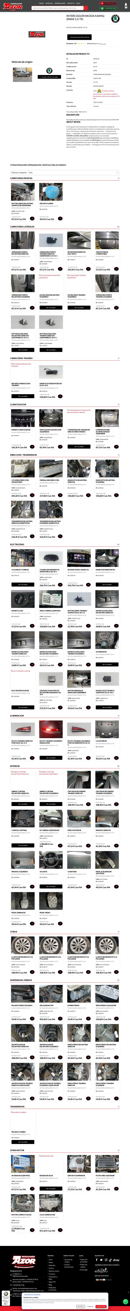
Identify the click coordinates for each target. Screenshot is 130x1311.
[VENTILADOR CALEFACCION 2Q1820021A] (51, 418)
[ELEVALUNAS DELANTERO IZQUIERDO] (51, 283)
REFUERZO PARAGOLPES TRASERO (20, 384)
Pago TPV (52, 1282)
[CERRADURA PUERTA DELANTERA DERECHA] (23, 240)
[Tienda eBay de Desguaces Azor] (116, 1259)
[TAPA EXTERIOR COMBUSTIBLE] (107, 240)
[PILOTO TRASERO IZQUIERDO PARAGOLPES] (51, 729)
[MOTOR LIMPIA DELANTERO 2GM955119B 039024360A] (23, 192)
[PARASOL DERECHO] (107, 818)
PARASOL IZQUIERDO (19, 872)
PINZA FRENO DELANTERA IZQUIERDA (106, 1046)
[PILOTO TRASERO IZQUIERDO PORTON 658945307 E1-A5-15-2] (79, 729)
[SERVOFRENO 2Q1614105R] (107, 994)
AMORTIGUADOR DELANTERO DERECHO (20, 1046)
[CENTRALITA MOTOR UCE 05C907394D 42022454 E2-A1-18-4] (51, 679)
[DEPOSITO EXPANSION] (79, 1164)
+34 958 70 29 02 (32, 1279)
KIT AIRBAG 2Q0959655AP (49, 830)
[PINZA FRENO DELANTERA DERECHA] (79, 1033)
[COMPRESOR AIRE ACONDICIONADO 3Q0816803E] (107, 418)
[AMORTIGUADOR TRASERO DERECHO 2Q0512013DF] (23, 1071)
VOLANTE (43, 872)
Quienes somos (54, 1271)
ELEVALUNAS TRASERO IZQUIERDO (76, 296)
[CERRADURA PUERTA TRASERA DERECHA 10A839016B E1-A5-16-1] (51, 240)
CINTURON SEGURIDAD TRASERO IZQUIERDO (105, 792)
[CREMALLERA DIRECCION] (51, 468)
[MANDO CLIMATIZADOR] (23, 418)
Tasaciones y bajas (53, 1278)
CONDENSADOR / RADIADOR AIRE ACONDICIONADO (79, 431)
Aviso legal (83, 1270)
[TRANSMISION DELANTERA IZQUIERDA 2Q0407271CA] (51, 509)
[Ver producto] (32, 218)
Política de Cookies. (60, 1302)
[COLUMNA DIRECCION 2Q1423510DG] (23, 468)
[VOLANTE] (51, 860)
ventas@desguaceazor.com (27, 1288)
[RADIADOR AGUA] (51, 1164)
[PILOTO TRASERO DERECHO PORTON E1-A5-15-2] (23, 729)
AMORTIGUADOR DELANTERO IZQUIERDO (49, 1046)
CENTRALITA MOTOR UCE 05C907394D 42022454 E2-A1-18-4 (50, 692)
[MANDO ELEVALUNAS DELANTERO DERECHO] (107, 599)
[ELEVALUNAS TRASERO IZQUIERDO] (79, 283)
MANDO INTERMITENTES (105, 570)
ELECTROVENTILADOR (20, 691)
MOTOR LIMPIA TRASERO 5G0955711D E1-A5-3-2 (77, 612)
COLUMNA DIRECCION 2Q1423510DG (20, 481)
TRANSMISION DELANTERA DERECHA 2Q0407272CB (21, 522)
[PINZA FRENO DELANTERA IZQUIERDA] (107, 1033)
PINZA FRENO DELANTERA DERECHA (78, 1046)
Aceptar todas (101, 1306)
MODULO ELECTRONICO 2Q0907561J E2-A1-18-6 (105, 692)
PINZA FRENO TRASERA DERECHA (77, 1084)
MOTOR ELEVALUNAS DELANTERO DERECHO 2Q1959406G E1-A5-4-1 (20, 336)
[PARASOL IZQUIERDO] (23, 860)
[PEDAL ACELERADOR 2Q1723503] (107, 860)
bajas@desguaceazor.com (35, 1291)
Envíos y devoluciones (69, 1266)
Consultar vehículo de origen (49, 77)
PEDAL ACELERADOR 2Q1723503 (104, 873)
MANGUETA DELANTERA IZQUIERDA (105, 481)
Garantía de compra (68, 1261)
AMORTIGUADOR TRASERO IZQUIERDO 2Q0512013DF (50, 1084)
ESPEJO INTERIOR (74, 830)
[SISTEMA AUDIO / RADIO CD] (79, 558)
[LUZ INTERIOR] (107, 729)
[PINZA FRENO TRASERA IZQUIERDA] (107, 1071)
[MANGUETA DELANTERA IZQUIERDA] (107, 468)
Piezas (51, 1262)
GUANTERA (72, 872)
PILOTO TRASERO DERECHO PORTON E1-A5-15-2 (22, 742)
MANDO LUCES (17, 611)
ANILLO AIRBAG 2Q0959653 (50, 611)
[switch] (6, 1304)
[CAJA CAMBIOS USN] (51, 1203)
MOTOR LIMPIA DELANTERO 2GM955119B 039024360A (22, 204)
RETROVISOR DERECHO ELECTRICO (77, 253)
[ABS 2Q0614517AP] (51, 994)
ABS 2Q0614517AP (47, 1005)
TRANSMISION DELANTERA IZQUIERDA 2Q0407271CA (50, 522)
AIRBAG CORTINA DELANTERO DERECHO (20, 792)
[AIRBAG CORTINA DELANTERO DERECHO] (23, 779)
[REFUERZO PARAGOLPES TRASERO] (23, 372)
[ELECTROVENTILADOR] (23, 679)
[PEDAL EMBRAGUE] (23, 901)
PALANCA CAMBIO (18, 1132)
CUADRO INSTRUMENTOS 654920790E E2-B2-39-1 (49, 571)
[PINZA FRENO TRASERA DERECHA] (79, 1071)
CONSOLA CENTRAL (19, 830)
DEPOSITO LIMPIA (46, 203)
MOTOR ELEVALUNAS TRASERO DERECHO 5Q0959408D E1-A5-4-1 (48, 336)
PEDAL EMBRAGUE (18, 913)
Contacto (52, 1274)
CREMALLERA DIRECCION (49, 480)
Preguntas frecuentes (52, 1289)
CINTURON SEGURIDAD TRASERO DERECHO (77, 792)
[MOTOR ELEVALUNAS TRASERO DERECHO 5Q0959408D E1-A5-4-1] (51, 322)
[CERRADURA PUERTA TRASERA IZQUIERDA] (107, 283)
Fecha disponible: (72, 112)
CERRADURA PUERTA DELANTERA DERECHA (20, 253)
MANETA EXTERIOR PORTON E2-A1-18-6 (51, 384)
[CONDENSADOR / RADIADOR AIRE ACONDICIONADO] (79, 418)
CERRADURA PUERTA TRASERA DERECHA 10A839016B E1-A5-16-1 (48, 254)
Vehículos (52, 1265)
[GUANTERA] (79, 860)
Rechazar (80, 1306)
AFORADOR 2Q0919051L (20, 1176)
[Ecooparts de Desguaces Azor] (101, 1270)
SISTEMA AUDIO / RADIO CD (78, 570)
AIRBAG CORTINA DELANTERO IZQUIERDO (49, 792)
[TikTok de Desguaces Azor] (110, 1259)
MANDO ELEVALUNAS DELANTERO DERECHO (104, 612)
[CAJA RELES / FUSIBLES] (23, 558)
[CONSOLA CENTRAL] (23, 818)
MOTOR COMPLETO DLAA (21, 1215)
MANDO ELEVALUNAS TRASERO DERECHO (19, 653)
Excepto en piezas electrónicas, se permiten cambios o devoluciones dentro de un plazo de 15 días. (106, 94)
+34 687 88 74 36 (18, 1285)
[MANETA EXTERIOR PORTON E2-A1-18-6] (51, 372)
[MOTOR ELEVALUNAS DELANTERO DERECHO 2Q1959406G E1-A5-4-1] (23, 322)
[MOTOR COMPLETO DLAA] (23, 1203)
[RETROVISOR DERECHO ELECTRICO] (79, 240)
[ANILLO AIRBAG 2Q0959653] (51, 599)
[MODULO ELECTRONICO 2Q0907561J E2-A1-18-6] (107, 679)
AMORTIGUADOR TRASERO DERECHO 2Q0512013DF (22, 1084)
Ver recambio (51, 308)
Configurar (90, 1306)
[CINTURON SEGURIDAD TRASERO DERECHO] (79, 779)
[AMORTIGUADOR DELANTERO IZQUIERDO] (51, 1033)
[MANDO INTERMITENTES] (107, 558)
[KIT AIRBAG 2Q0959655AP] (51, 818)
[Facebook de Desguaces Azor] (96, 1259)
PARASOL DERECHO (103, 830)
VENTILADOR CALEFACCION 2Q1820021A (50, 431)
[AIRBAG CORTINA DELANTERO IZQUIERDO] (51, 779)
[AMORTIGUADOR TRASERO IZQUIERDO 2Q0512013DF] (51, 1071)
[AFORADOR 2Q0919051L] (23, 1164)
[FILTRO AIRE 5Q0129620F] (107, 1164)
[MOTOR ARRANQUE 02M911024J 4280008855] (79, 679)
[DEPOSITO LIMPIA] (51, 192)
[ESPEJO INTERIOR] (79, 818)
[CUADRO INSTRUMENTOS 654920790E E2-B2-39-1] (51, 558)
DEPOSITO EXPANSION (76, 1176)
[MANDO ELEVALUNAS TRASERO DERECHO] (23, 640)
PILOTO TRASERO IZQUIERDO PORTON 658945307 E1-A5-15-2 (79, 743)
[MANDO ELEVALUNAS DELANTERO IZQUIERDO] (51, 640)
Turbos (51, 1268)
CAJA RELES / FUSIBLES (20, 570)
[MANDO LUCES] (23, 599)
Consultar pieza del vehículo (79, 37)
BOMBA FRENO (73, 1005)
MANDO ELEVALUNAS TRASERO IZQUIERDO (76, 653)
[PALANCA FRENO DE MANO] (23, 994)
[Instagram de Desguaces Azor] (106, 1259)
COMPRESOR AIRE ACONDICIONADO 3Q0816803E (103, 432)
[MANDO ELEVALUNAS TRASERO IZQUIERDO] (79, 640)
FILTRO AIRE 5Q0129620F (105, 1176)
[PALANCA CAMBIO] (23, 1120)
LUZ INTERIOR (101, 741)
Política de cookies (83, 1266)
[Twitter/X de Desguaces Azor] (101, 1259)
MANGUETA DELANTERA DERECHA (77, 481)
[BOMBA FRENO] (79, 994)
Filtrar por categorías (19, 172)
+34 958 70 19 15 (28, 1282)
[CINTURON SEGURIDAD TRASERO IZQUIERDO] (107, 779)
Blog (50, 1285)
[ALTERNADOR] (107, 640)
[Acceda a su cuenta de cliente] (126, 4)
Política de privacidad (83, 1261)
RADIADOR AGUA (46, 1176)
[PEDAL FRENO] (51, 901)
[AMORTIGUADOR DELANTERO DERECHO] (23, 1033)
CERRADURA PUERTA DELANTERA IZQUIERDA (20, 296)
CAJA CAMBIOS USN (47, 1215)
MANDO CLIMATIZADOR (20, 430)
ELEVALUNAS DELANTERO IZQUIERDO (50, 296)
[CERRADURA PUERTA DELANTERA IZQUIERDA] (23, 283)
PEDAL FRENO (45, 913)
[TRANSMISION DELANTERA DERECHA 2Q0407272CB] (23, 509)
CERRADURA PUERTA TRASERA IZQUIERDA (104, 296)
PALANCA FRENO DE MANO (21, 1005)
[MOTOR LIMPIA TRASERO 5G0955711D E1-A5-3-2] (79, 599)
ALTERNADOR (101, 652)
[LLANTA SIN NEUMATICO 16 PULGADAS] (23, 945)
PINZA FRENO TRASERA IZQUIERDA (105, 1084)
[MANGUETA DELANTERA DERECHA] (79, 468)
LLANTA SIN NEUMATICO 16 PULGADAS (22, 958)
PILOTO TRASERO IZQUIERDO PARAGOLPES (51, 742)
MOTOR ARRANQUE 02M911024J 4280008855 (77, 692)
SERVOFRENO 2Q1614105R (106, 1005)
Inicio (50, 1260)
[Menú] (9, 1292)
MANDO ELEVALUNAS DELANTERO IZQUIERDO (49, 653)
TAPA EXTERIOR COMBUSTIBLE (102, 253)
